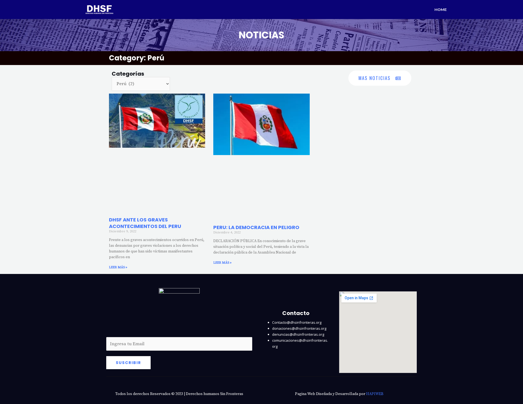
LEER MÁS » (118, 267)
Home (440, 9)
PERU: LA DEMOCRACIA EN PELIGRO (256, 227)
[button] (379, 78)
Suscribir (128, 362)
